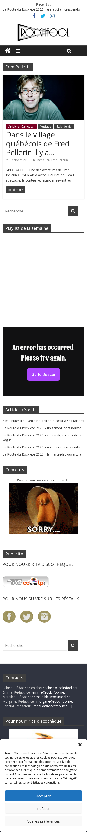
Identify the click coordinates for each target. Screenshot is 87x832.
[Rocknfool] (43, 32)
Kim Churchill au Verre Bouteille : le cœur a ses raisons (43, 421)
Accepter (43, 795)
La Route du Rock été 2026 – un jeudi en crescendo (41, 9)
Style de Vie (64, 126)
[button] (80, 744)
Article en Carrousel (21, 126)
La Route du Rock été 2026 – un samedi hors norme (42, 428)
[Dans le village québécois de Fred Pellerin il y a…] (43, 77)
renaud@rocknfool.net (50, 706)
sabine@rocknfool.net (61, 688)
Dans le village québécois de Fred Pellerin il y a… (38, 143)
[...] (70, 706)
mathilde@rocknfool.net (54, 697)
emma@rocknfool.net (48, 692)
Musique (45, 126)
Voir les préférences (43, 821)
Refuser (43, 808)
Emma (40, 160)
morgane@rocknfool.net (54, 701)
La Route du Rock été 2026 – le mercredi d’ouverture (42, 454)
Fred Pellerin (59, 160)
